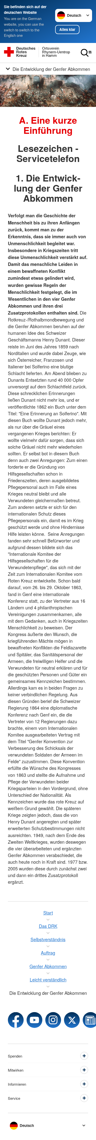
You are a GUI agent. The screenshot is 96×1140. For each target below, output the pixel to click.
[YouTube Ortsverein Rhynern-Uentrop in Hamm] (34, 1020)
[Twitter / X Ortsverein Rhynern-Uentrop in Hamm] (72, 1020)
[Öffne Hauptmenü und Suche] (86, 53)
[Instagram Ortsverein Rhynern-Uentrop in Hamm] (53, 1020)
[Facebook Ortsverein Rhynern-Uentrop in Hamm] (16, 1020)
